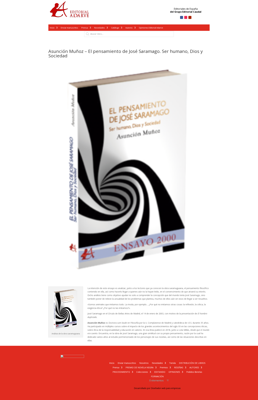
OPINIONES (174, 372)
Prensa (84, 28)
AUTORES (194, 367)
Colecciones (142, 372)
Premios (164, 367)
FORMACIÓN (157, 376)
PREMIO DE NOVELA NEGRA (139, 367)
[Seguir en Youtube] (189, 17)
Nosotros (144, 363)
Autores (129, 28)
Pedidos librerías (194, 372)
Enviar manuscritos (69, 28)
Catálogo (115, 28)
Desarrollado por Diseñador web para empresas (157, 388)
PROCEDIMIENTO (121, 372)
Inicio (52, 28)
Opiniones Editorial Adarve (151, 28)
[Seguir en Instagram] (185, 17)
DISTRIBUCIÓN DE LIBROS (192, 363)
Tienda (172, 363)
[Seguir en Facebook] (181, 17)
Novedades (99, 28)
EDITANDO (159, 372)
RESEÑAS (178, 367)
